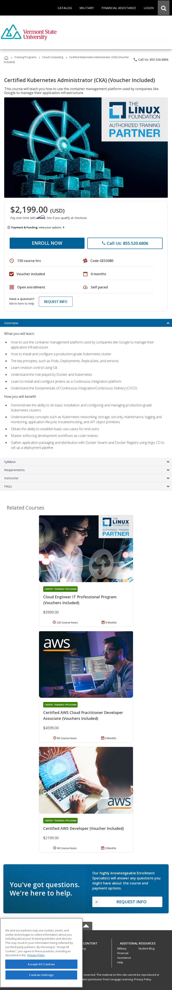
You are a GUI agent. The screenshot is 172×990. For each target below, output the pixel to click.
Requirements (14, 470)
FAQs (8, 486)
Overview (11, 323)
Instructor (11, 478)
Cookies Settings (41, 975)
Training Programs (25, 57)
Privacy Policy (142, 979)
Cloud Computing (52, 57)
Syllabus (10, 462)
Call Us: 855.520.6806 (150, 60)
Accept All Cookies (41, 964)
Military (121, 948)
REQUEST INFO (55, 301)
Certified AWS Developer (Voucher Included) (83, 828)
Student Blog (146, 948)
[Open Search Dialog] (163, 7)
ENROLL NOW (47, 243)
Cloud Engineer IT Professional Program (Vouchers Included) (80, 599)
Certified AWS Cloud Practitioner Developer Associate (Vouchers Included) (83, 715)
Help (120, 962)
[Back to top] (86, 942)
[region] (41, 952)
